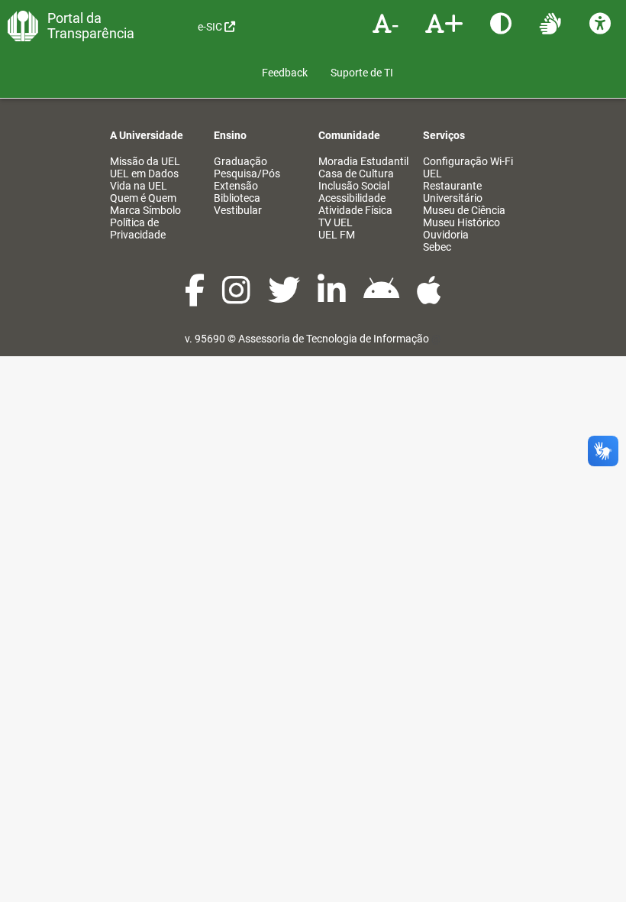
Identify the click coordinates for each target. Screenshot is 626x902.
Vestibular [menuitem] (238, 210)
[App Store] (429, 298)
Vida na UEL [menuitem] (138, 186)
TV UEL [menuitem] (335, 222)
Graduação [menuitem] (240, 161)
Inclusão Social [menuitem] (353, 186)
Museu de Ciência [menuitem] (464, 210)
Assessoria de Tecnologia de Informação (333, 339)
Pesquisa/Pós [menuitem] (247, 173)
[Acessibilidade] (602, 23)
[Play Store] (382, 298)
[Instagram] (237, 298)
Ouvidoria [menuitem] (446, 235)
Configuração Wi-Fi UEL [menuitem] (468, 167)
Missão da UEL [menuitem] (145, 161)
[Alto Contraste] (503, 23)
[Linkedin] (333, 298)
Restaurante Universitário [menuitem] (452, 192)
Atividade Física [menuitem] (355, 210)
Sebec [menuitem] (437, 247)
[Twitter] (285, 298)
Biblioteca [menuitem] (237, 198)
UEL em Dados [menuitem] (144, 173)
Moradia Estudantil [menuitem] (363, 161)
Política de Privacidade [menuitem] (138, 228)
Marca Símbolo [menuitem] (145, 210)
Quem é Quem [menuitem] (143, 198)
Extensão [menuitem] (236, 186)
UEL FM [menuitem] (336, 235)
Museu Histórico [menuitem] (461, 222)
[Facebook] (196, 298)
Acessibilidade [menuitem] (352, 198)
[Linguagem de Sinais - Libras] (552, 23)
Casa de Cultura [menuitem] (356, 173)
